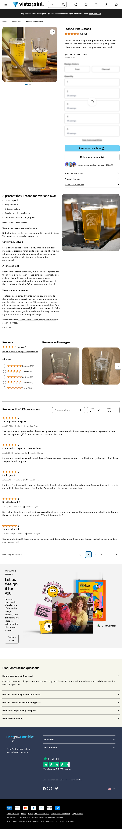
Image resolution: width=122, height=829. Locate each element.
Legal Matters (77, 813)
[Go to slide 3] (33, 84)
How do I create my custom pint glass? (21, 702)
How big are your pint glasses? (17, 676)
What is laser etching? (13, 718)
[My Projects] (86, 4)
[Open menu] (5, 4)
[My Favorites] (96, 4)
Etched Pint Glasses (34, 21)
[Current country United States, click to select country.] (111, 789)
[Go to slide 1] (26, 84)
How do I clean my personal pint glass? (21, 694)
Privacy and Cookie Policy (38, 813)
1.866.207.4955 (13, 813)
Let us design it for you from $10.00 (95, 165)
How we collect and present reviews (20, 351)
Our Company (50, 747)
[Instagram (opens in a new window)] (52, 789)
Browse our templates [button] (90, 148)
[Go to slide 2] (30, 84)
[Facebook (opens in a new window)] (44, 789)
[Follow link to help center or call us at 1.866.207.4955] (76, 4)
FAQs (4, 327)
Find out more (12, 638)
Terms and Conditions (60, 813)
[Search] (63, 4)
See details (108, 47)
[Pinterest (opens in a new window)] (56, 789)
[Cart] (116, 4)
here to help (24, 749)
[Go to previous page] (80, 554)
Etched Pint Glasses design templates (37, 319)
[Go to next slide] (56, 54)
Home (4, 21)
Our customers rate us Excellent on (62, 780)
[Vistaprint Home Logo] (28, 4)
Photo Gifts (16, 21)
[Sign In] (106, 4)
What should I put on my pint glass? (19, 710)
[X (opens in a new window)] (48, 789)
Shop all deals (95, 13)
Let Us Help (48, 739)
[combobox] (55, 4)
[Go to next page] (116, 554)
